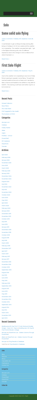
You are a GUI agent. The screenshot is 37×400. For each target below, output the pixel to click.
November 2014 (6, 299)
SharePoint (5, 143)
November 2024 (6, 178)
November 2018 (6, 232)
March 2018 (5, 243)
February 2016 (6, 283)
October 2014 (6, 302)
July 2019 (4, 221)
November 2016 (6, 264)
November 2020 (6, 192)
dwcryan (4, 332)
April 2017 (4, 251)
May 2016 (4, 280)
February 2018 (6, 245)
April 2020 (5, 203)
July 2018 (4, 240)
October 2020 (6, 195)
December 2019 (6, 213)
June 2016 (5, 277)
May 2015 (4, 294)
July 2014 (4, 310)
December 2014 (6, 296)
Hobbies (16, 38)
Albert (3, 337)
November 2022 (6, 186)
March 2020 (5, 205)
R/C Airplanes (23, 38)
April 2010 (4, 318)
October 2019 (6, 219)
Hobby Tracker (6, 127)
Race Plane (5, 106)
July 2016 (4, 275)
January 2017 (5, 259)
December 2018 (6, 229)
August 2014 (5, 307)
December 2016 (6, 261)
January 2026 (5, 160)
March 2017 (5, 253)
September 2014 (6, 304)
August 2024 (5, 181)
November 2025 (6, 162)
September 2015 (6, 286)
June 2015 (5, 291)
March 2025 (5, 168)
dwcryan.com (6, 122)
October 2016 (6, 267)
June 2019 (5, 224)
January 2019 (5, 227)
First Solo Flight (11, 65)
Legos (3, 133)
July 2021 (4, 189)
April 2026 (5, 154)
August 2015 (5, 288)
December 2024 (6, 176)
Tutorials (4, 146)
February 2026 (6, 157)
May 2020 (5, 200)
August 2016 (5, 272)
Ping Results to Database (16, 341)
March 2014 (5, 312)
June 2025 (5, 165)
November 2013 (6, 315)
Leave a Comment (7, 38)
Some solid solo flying (15, 33)
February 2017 (6, 256)
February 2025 (6, 170)
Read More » (5, 59)
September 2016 (6, 269)
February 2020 (6, 208)
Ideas (3, 130)
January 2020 (6, 211)
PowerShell (5, 138)
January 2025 (5, 173)
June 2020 (5, 197)
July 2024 (4, 184)
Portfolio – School (7, 135)
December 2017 (6, 248)
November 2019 (6, 216)
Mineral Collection (7, 103)
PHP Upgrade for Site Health (10, 111)
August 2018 (5, 237)
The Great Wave (6, 108)
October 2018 (6, 235)
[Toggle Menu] (31, 13)
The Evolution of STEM (8, 114)
